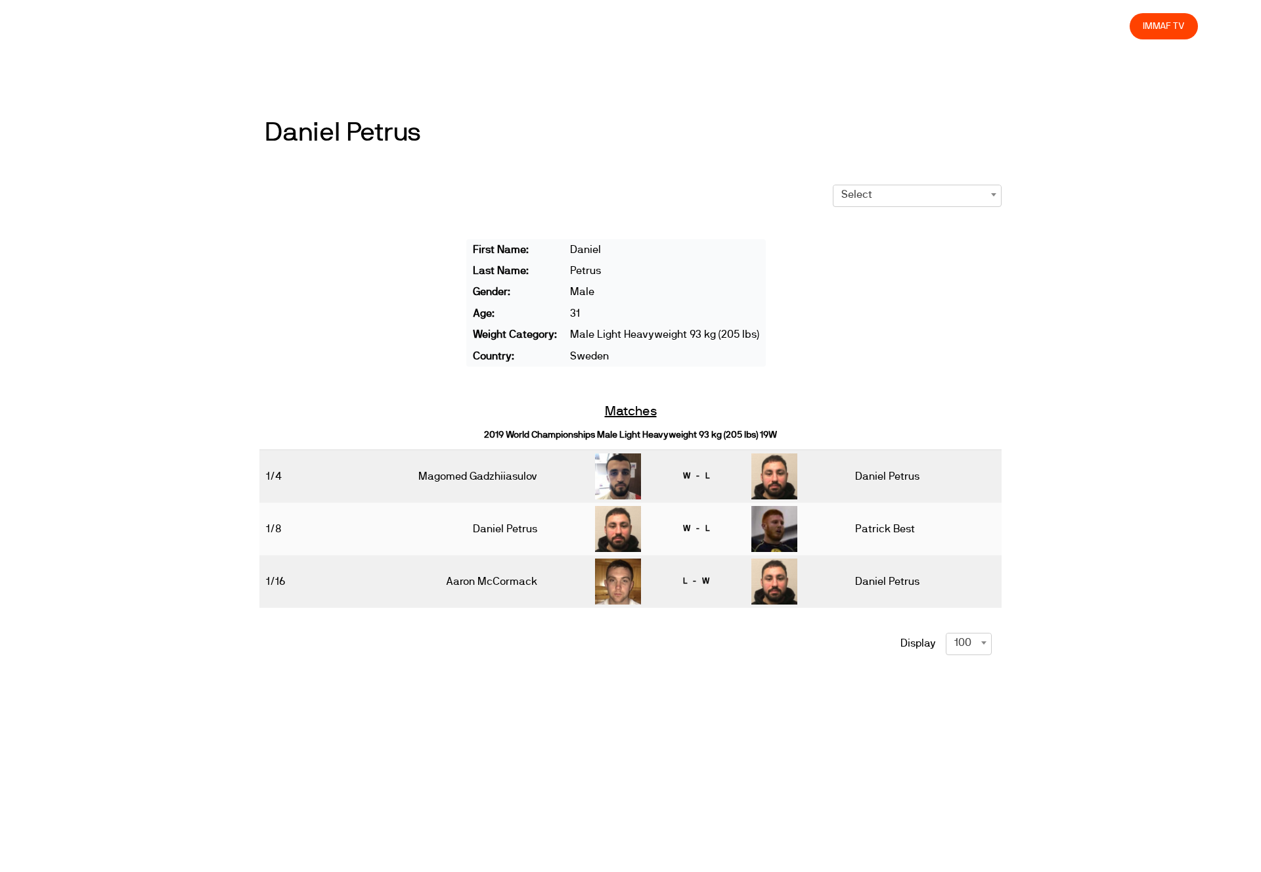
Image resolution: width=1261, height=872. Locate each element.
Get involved (887, 26)
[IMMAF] (94, 26)
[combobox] (917, 194)
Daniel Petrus (343, 133)
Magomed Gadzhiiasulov (477, 476)
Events (780, 26)
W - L (696, 476)
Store (1107, 26)
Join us (949, 26)
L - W (696, 581)
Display (918, 643)
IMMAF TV (1164, 26)
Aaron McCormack (491, 581)
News (733, 26)
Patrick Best (885, 529)
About (827, 26)
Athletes (1002, 26)
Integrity (1058, 26)
